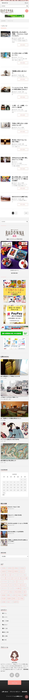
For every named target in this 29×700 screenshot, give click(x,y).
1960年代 (15, 39)
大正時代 (19, 40)
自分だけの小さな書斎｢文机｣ (20, 196)
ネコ (15, 581)
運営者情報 (24, 691)
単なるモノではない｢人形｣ (14, 506)
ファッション (4, 585)
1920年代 (4, 568)
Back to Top (14, 683)
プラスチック (17, 585)
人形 (15, 591)
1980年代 (16, 571)
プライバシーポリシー (15, 691)
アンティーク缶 (22, 574)
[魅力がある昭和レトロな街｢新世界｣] (4, 534)
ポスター (24, 585)
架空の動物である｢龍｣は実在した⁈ (8, 460)
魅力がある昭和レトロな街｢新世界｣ (16, 531)
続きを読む (22, 44)
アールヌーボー (16, 578)
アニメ (7, 574)
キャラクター (4, 581)
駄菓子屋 (16, 602)
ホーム (5, 613)
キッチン (21, 57)
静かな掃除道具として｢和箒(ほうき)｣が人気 (10, 376)
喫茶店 (8, 595)
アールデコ (8, 578)
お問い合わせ (5, 691)
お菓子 (3, 574)
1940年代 (16, 568)
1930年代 (10, 568)
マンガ (10, 588)
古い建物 (4, 399)
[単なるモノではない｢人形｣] (4, 509)
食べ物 (4, 639)
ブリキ (10, 585)
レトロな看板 (14, 185)
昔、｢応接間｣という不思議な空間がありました (11, 418)
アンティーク (24, 39)
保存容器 (18, 165)
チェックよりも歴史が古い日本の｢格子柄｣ (10, 439)
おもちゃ (22, 571)
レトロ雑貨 (21, 127)
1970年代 (19, 39)
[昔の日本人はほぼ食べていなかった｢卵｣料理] (4, 526)
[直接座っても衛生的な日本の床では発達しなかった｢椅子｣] (4, 542)
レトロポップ (24, 588)
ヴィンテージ (14, 40)
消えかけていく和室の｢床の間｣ (15, 515)
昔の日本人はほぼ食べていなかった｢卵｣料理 (18, 523)
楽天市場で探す (14, 273)
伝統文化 (21, 200)
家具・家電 (21, 38)
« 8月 (3, 494)
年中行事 (3, 598)
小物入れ (20, 595)
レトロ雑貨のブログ (18, 696)
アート (3, 578)
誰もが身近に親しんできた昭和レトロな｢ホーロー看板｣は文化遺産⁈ (20, 178)
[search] (27, 6)
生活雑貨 (3, 602)
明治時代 (24, 40)
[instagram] (12, 675)
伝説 (24, 591)
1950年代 (22, 568)
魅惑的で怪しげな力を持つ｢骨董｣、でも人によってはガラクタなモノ (20, 33)
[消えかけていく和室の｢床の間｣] (4, 517)
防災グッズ (9, 602)
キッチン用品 (22, 58)
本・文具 (21, 109)
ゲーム (10, 581)
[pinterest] (17, 675)
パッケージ (20, 581)
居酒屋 (24, 595)
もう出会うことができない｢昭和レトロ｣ (9, 397)
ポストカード (4, 588)
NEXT (26, 213)
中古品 (20, 76)
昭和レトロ (25, 76)
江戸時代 (22, 598)
